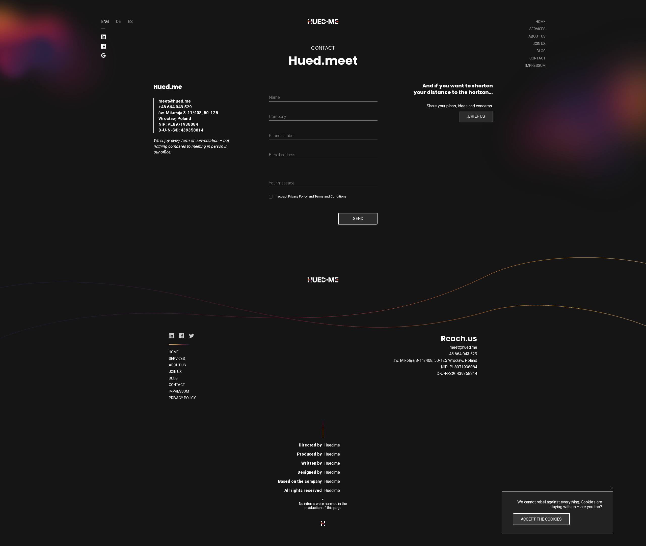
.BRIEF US (476, 116)
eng (105, 21)
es (130, 21)
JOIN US (539, 44)
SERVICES (537, 29)
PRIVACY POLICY (182, 398)
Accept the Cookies (541, 519)
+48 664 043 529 (175, 106)
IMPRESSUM (535, 65)
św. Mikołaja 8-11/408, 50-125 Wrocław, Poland (188, 115)
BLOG (541, 51)
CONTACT (537, 58)
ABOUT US (537, 36)
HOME (541, 22)
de (118, 21)
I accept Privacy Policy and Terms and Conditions (311, 196)
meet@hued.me (174, 101)
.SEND (357, 218)
